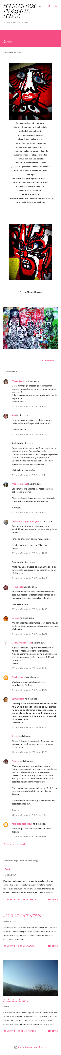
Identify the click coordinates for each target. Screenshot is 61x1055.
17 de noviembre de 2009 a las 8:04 (29, 434)
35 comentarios (27, 1031)
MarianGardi (18, 380)
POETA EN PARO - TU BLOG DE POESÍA (22, 11)
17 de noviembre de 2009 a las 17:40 (29, 633)
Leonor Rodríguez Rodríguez (26, 521)
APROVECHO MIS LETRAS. (22, 916)
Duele (6, 869)
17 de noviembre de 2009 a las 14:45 (29, 609)
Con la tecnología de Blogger (32, 1047)
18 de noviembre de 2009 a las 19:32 (29, 752)
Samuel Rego (18, 698)
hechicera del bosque (22, 823)
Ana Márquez (18, 677)
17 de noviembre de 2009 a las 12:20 (29, 553)
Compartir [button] (48, 360)
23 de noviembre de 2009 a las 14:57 (29, 836)
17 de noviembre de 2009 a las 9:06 (29, 512)
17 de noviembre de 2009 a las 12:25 (29, 577)
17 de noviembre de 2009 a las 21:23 (29, 727)
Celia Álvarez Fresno (22, 642)
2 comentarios (26, 946)
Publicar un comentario (14, 844)
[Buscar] (49, 5)
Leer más (53, 899)
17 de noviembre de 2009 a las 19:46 (29, 690)
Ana (14, 415)
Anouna (15, 760)
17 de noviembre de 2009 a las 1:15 (29, 406)
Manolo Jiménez (20, 483)
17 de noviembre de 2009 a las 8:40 (29, 475)
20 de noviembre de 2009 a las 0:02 (29, 815)
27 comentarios (27, 899)
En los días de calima (16, 1001)
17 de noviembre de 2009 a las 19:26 (29, 668)
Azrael (15, 736)
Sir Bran (16, 617)
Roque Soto (17, 586)
